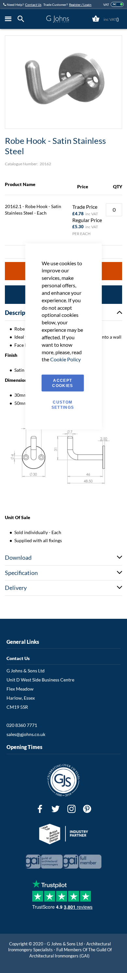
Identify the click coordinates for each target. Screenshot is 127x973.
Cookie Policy (65, 359)
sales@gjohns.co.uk (26, 734)
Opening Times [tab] (24, 747)
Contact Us (33, 4)
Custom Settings (62, 405)
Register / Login (80, 4)
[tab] (22, 19)
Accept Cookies (62, 383)
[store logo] (57, 19)
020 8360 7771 (22, 725)
